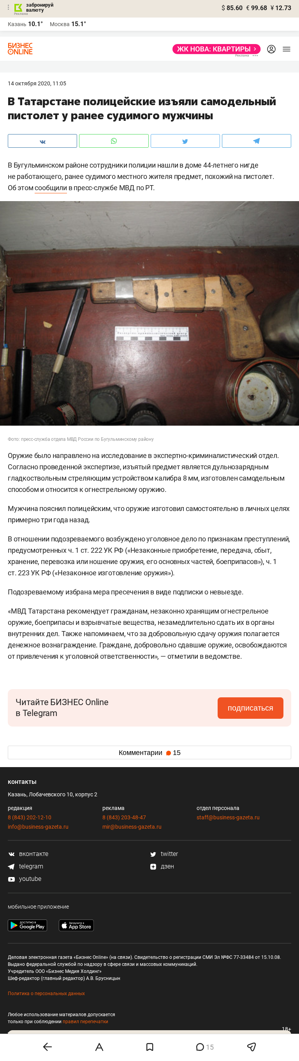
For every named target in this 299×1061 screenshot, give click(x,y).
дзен (166, 866)
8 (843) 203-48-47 (124, 817)
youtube (29, 878)
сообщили (51, 188)
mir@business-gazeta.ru (132, 827)
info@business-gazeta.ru (38, 827)
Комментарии (150, 753)
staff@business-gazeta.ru (228, 817)
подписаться (250, 708)
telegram (30, 866)
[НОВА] (214, 49)
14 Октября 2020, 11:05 (37, 83)
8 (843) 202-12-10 (29, 817)
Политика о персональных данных (46, 993)
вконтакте (33, 854)
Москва (60, 24)
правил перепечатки (85, 1021)
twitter (168, 854)
